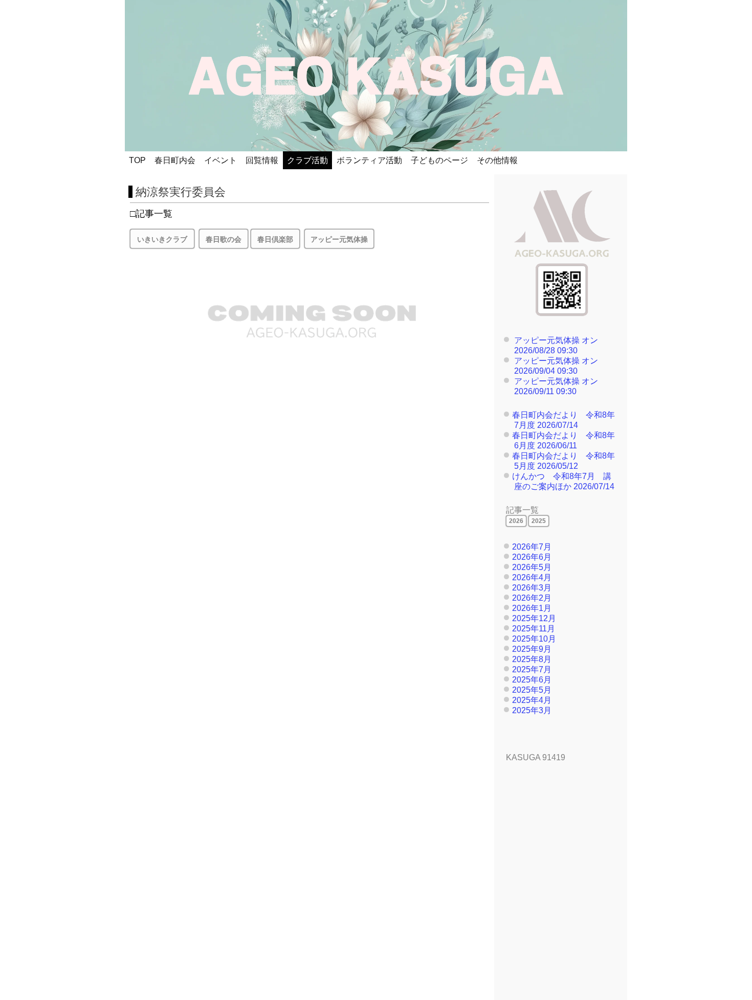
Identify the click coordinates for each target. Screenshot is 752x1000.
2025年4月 (531, 700)
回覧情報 (262, 160)
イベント (220, 160)
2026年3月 (531, 587)
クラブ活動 (307, 160)
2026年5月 (531, 567)
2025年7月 (531, 669)
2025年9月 (531, 649)
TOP (137, 160)
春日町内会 (174, 160)
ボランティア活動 (369, 160)
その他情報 (497, 160)
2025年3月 (531, 710)
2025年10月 (534, 638)
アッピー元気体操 (547, 340)
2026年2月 (531, 598)
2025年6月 (531, 679)
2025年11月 (533, 628)
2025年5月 (531, 690)
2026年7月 (531, 546)
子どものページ (439, 160)
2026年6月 (531, 557)
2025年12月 (534, 618)
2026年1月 (531, 608)
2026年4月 (531, 577)
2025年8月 (531, 659)
